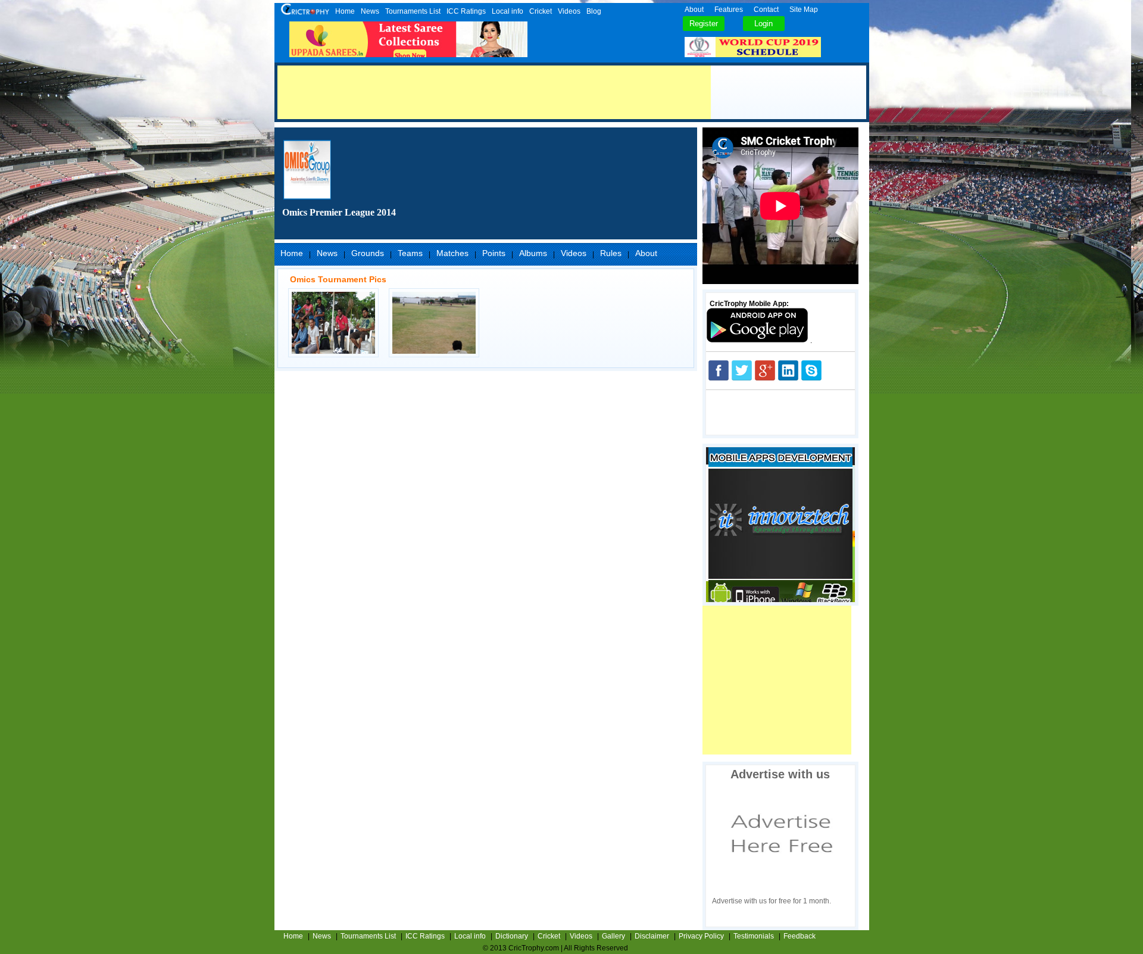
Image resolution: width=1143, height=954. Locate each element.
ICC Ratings (466, 11)
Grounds (367, 253)
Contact (766, 9)
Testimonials (753, 936)
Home (345, 11)
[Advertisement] (494, 92)
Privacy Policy (701, 936)
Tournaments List (413, 11)
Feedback (799, 936)
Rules (611, 253)
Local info (507, 11)
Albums (533, 253)
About (694, 9)
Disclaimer (652, 936)
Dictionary (511, 936)
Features (728, 9)
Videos (569, 11)
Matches (452, 253)
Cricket (540, 11)
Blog (593, 11)
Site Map (803, 9)
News (370, 11)
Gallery (613, 936)
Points (493, 253)
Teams (410, 253)
